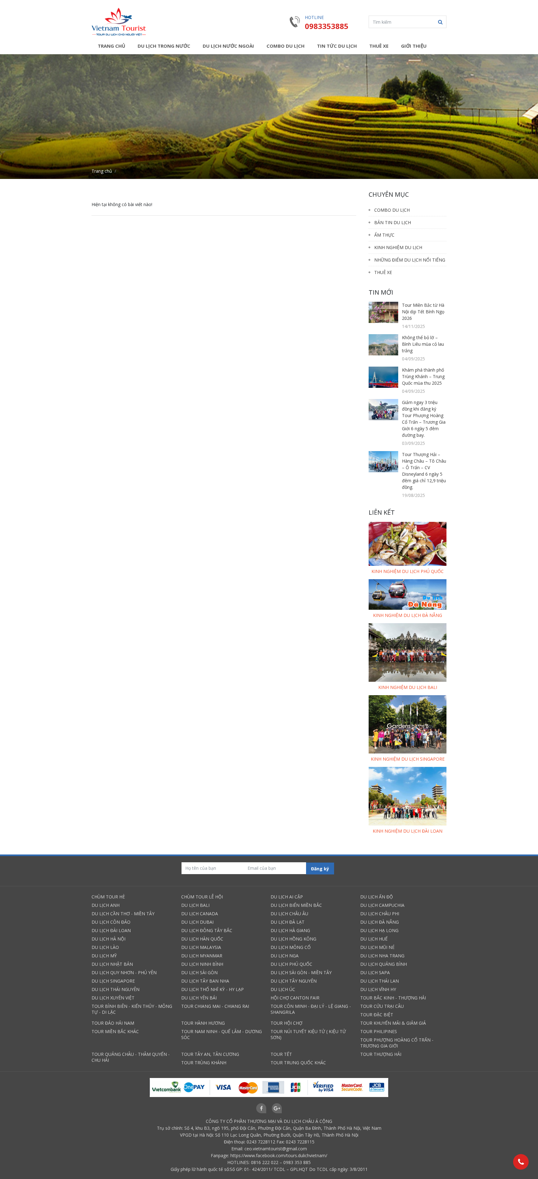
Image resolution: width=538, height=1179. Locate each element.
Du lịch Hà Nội (108, 939)
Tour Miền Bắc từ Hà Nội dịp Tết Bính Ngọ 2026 (423, 311)
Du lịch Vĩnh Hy (378, 989)
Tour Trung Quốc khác (298, 1063)
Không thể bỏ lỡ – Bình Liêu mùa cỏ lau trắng (423, 344)
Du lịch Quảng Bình (383, 964)
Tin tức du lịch (337, 46)
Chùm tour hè (108, 897)
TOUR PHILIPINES (378, 1031)
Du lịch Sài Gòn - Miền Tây (301, 972)
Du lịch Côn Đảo (111, 922)
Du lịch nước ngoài (228, 46)
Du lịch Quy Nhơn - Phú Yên (124, 972)
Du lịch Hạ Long (379, 930)
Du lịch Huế (374, 939)
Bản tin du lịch (392, 222)
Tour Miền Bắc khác (115, 1031)
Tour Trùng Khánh (203, 1063)
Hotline (314, 17)
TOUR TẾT (281, 1054)
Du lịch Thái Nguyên (115, 989)
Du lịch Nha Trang (382, 956)
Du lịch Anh (106, 905)
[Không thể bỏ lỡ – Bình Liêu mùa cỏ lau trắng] (383, 344)
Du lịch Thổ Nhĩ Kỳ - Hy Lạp (212, 989)
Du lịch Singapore (113, 981)
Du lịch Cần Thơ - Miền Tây (123, 914)
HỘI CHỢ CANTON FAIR (295, 998)
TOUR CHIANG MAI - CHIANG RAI (215, 1006)
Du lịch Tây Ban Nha (205, 981)
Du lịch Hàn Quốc (202, 939)
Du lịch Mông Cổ (291, 947)
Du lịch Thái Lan (379, 981)
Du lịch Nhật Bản (112, 964)
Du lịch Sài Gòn (199, 972)
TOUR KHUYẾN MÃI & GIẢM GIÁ (393, 1023)
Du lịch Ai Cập (287, 897)
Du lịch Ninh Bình (202, 964)
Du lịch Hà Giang (290, 930)
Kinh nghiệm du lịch (398, 247)
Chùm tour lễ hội (202, 897)
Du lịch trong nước (164, 46)
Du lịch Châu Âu (289, 914)
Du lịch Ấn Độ (376, 897)
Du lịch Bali (195, 905)
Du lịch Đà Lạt (287, 922)
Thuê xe (379, 46)
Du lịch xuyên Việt (113, 998)
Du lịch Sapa (375, 972)
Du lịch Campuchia (382, 905)
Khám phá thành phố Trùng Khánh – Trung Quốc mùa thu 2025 (423, 376)
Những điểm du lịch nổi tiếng (409, 260)
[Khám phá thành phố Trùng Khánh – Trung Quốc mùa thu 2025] (383, 377)
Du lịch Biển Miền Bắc (296, 905)
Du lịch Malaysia (201, 947)
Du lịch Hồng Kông (293, 939)
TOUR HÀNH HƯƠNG (203, 1023)
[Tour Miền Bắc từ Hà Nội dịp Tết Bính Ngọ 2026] (383, 312)
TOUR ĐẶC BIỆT (376, 1015)
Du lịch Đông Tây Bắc (206, 930)
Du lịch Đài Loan (111, 930)
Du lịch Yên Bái (199, 998)
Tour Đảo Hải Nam (113, 1023)
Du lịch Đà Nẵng (379, 922)
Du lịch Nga (285, 956)
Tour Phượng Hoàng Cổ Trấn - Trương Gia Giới (396, 1043)
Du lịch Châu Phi (379, 914)
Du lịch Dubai (197, 922)
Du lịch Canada (199, 914)
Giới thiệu (414, 46)
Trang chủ (111, 46)
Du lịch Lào (105, 947)
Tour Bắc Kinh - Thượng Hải (393, 998)
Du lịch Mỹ (104, 956)
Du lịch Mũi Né (377, 947)
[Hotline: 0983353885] (521, 1162)
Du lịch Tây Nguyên (294, 981)
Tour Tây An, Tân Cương (210, 1054)
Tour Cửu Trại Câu (382, 1006)
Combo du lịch (285, 46)
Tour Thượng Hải (380, 1054)
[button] (440, 22)
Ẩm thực (384, 235)
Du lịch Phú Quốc (291, 964)
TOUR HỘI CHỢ (286, 1023)
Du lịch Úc (283, 989)
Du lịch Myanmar (201, 956)
